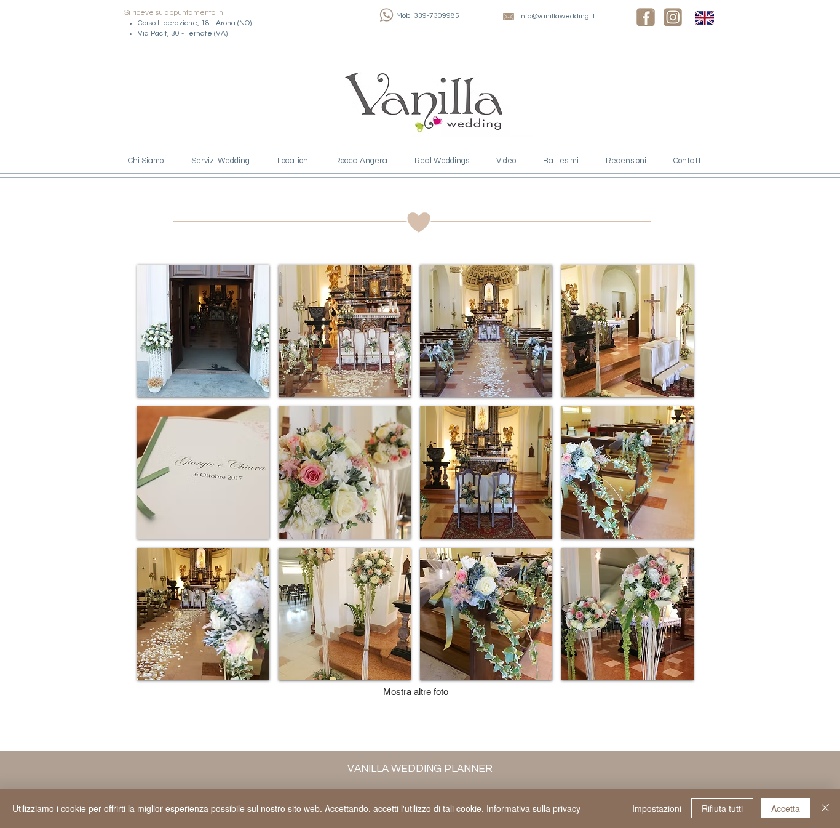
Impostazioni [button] (656, 808)
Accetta (785, 808)
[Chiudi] (825, 808)
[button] (203, 331)
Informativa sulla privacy (533, 808)
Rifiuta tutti (722, 808)
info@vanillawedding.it (557, 16)
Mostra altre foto (415, 691)
